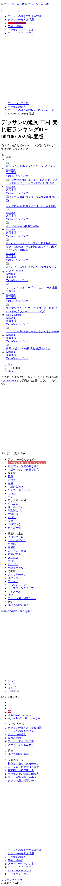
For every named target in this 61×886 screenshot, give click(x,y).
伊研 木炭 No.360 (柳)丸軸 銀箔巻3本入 (28, 348)
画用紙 (12, 543)
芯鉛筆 (12, 479)
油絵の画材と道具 (18, 605)
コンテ (12, 493)
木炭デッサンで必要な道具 (23, 469)
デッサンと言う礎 (11, 880)
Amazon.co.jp (11, 380)
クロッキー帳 (15, 537)
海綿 (10, 595)
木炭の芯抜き (15, 486)
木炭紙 (12, 547)
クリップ (13, 557)
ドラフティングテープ (21, 588)
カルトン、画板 (17, 550)
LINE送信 (13, 691)
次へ (10, 371)
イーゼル (13, 564)
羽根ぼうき (14, 524)
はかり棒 (13, 578)
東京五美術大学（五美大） (23, 777)
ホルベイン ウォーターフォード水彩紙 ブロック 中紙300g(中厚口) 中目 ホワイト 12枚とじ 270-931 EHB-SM (31, 246)
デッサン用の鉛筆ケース (22, 598)
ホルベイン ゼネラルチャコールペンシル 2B (31, 166)
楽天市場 (11, 172)
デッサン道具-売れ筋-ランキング (27, 462)
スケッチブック (17, 540)
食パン (12, 517)
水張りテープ (15, 560)
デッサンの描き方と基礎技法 (25, 16)
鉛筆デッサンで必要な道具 (23, 466)
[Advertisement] (30, 68)
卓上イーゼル (15, 567)
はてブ (12, 687)
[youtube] (24, 718)
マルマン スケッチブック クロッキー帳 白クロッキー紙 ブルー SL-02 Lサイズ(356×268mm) (31, 311)
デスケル (13, 581)
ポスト (12, 680)
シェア (12, 684)
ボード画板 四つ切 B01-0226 (22, 226)
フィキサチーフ (17, 574)
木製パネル (14, 554)
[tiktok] (20, 715)
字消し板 (13, 514)
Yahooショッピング (17, 175)
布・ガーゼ (14, 527)
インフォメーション (19, 870)
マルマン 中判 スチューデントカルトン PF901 (32, 331)
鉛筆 (10, 476)
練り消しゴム (15, 507)
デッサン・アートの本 (21, 29)
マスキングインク (18, 584)
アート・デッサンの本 (21, 741)
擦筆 (10, 520)
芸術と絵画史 (15, 26)
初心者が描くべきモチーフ (23, 763)
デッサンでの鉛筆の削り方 (23, 773)
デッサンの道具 (17, 23)
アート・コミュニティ (21, 33)
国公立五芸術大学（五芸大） (25, 767)
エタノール (14, 591)
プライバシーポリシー (21, 874)
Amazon (10, 169)
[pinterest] (9, 712)
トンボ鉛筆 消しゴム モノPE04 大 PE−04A (30, 183)
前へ (10, 364)
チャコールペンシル (19, 490)
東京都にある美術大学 (21, 770)
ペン (10, 497)
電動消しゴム (15, 510)
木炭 (10, 483)
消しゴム (13, 503)
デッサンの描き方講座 (21, 19)
